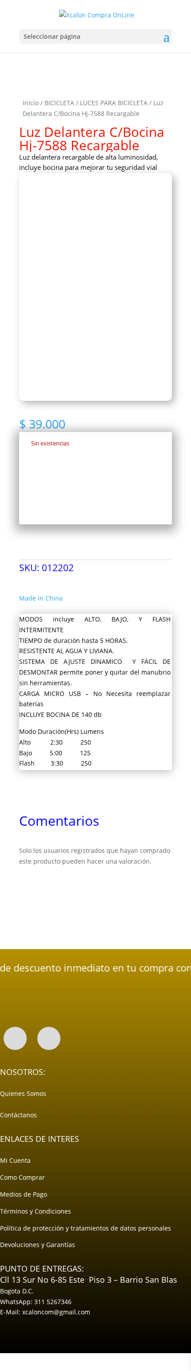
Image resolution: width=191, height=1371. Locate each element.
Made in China (41, 598)
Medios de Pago (23, 1194)
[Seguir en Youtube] (48, 1038)
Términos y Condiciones (35, 1211)
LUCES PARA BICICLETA (113, 103)
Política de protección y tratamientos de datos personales (85, 1228)
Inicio (31, 103)
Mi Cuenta (15, 1160)
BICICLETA (59, 103)
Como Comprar (22, 1177)
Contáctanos (18, 1115)
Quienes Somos (23, 1093)
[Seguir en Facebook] (15, 1038)
